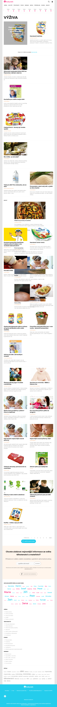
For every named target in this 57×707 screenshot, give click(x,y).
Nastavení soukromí (28, 699)
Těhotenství (16, 5)
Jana (25, 603)
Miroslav (48, 596)
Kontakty (7, 690)
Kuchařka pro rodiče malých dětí (14, 99)
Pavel (39, 588)
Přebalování (6, 470)
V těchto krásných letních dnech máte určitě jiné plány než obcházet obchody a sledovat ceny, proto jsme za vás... (41, 418)
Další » (50, 537)
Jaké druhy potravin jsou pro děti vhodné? (40, 495)
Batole (31, 5)
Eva (34, 589)
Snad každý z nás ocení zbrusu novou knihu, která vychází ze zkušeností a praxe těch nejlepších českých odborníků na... (41, 472)
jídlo (36, 671)
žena (8, 681)
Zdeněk (49, 592)
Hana (12, 596)
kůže (43, 671)
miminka (19, 674)
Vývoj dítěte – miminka (10, 655)
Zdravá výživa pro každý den (39, 467)
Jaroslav (11, 586)
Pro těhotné (8, 635)
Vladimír (27, 586)
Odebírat (37, 563)
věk (46, 678)
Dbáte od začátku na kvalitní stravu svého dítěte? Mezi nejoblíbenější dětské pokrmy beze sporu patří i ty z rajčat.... (41, 305)
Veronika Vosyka (17, 222)
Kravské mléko (8, 270)
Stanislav (13, 592)
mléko (33, 674)
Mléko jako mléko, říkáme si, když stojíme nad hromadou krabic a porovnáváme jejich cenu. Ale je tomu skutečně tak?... (15, 528)
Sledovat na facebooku (29, 574)
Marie (7, 592)
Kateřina (29, 589)
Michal (7, 596)
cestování (14, 671)
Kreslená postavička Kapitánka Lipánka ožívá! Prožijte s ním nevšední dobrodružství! (13, 244)
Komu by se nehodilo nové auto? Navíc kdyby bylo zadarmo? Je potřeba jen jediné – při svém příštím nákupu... (41, 193)
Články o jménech (9, 619)
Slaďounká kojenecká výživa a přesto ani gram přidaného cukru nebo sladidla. (15, 328)
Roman (27, 596)
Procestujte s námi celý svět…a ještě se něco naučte (41, 187)
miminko (27, 674)
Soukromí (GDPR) (48, 690)
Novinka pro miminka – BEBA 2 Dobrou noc (39, 383)
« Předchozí (26, 537)
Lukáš (42, 596)
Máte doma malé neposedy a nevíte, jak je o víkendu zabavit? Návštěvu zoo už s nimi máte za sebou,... (15, 251)
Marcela (21, 592)
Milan (35, 586)
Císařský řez (8, 647)
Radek (26, 600)
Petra (37, 600)
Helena (17, 592)
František (40, 586)
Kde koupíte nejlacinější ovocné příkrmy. (14, 439)
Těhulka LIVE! (23, 678)
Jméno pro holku (9, 615)
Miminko (27, 5)
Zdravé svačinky (33, 272)
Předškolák (37, 5)
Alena (33, 592)
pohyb (5, 676)
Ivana (16, 596)
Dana (34, 600)
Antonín (30, 592)
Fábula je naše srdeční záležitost (14, 495)
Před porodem (8, 640)
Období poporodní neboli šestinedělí (13, 649)
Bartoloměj (34, 52)
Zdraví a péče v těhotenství (11, 631)
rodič (40, 676)
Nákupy (48, 5)
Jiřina (5, 586)
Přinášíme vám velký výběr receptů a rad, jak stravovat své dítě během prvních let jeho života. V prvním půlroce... (15, 361)
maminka (48, 671)
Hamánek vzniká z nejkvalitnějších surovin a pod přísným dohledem (15, 31)
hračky (30, 671)
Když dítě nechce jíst (36, 270)
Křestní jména (8, 611)
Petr (32, 595)
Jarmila (24, 586)
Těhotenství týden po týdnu (11, 627)
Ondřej (19, 596)
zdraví (49, 678)
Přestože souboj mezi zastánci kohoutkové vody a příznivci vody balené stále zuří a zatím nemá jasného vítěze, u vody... (15, 192)
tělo (28, 678)
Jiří (25, 592)
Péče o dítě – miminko (10, 657)
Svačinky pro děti (7, 74)
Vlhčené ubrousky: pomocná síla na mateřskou (15, 467)
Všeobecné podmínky (21, 690)
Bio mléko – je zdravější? (11, 157)
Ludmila (16, 603)
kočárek (39, 671)
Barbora (41, 592)
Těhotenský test (8, 626)
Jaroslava (30, 600)
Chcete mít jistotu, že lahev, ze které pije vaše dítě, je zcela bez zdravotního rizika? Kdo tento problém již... (15, 78)
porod (21, 676)
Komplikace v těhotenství (11, 633)
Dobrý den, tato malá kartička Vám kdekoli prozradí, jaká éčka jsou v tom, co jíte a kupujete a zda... (41, 333)
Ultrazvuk (7, 629)
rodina (36, 676)
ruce (43, 676)
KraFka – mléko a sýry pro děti (13, 523)
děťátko (27, 671)
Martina (22, 600)
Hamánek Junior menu (37, 242)
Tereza (51, 600)
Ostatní (31, 468)
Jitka (31, 586)
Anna (18, 589)
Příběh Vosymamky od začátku (22, 220)
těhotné (17, 678)
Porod (22, 5)
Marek (19, 600)
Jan (10, 599)
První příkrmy (15, 37)
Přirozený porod (9, 643)
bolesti (9, 671)
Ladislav (23, 596)
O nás (12, 690)
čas (5, 681)
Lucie (37, 592)
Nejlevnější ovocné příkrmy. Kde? (40, 438)
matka (13, 674)
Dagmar (48, 600)
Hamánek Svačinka (36, 36)
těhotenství (9, 678)
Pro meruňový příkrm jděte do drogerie (39, 411)
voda (31, 678)
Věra (46, 586)
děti (22, 671)
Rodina (43, 5)
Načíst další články (30, 541)
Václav (9, 589)
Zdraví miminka (9, 659)
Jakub (34, 603)
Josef (23, 588)
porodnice (25, 676)
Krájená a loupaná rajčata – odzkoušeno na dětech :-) (38, 299)
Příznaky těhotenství (10, 624)
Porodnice (7, 641)
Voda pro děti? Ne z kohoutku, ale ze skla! (15, 185)
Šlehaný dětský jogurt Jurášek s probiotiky (13, 383)
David (15, 600)
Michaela (39, 603)
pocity (48, 674)
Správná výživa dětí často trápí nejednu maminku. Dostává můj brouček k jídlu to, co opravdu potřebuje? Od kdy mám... (41, 502)
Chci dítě (10, 5)
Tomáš (43, 600)
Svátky (6, 617)
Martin (18, 586)
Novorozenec (8, 654)
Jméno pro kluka (9, 613)
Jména (5, 5)
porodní (31, 676)
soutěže (46, 676)
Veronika (38, 596)
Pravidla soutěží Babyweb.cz (35, 690)
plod (45, 674)
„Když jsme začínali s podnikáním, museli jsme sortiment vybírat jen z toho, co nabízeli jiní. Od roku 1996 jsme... (15, 500)
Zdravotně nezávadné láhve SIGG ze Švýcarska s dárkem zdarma (15, 72)
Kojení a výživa (8, 661)
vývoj (43, 678)
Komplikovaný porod (10, 645)
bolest (5, 671)
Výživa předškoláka (8, 358)
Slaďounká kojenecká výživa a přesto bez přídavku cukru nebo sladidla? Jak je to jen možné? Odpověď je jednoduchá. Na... (15, 335)
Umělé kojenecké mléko (9, 188)
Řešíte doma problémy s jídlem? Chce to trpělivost (14, 411)
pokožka (9, 676)
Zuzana (45, 592)
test (49, 676)
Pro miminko (8, 663)
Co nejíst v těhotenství (34, 302)
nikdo (39, 674)
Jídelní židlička (7, 496)
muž (36, 674)
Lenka (44, 603)
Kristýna (5, 600)
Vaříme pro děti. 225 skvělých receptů (13, 355)
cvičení (17, 671)
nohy (42, 674)
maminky (7, 674)
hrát (34, 671)
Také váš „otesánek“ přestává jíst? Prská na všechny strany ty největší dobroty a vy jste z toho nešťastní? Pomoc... (41, 276)
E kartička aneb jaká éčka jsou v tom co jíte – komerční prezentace (41, 327)
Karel (49, 586)
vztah (40, 678)
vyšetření (35, 678)
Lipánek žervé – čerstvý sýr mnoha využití (14, 128)
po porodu (14, 676)
